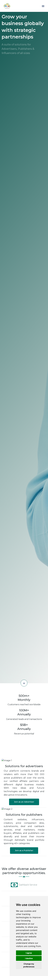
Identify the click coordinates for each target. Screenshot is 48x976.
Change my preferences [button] (28, 965)
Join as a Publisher (24, 850)
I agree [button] (29, 953)
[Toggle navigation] (43, 6)
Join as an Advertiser (24, 802)
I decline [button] (29, 958)
